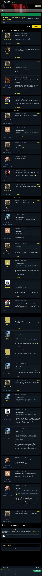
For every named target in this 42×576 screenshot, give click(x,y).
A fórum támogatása (7, 14)
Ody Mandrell (8, 22)
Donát (7, 84)
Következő (15, 30)
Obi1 (8, 133)
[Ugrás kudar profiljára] (7, 216)
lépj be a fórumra (33, 531)
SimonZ (7, 176)
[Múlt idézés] (15, 43)
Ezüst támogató (8, 178)
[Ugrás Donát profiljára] (7, 80)
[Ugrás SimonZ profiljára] (7, 172)
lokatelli (7, 266)
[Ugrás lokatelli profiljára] (7, 262)
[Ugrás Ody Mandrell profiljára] (3, 22)
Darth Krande (7, 287)
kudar (7, 220)
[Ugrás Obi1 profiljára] (7, 129)
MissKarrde (7, 103)
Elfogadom (38, 570)
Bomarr (7, 162)
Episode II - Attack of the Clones (25, 22)
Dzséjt (7, 53)
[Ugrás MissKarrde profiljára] (7, 99)
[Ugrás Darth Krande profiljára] (7, 283)
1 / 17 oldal (23, 30)
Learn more (2, 1)
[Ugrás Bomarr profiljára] (7, 158)
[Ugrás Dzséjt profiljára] (7, 49)
